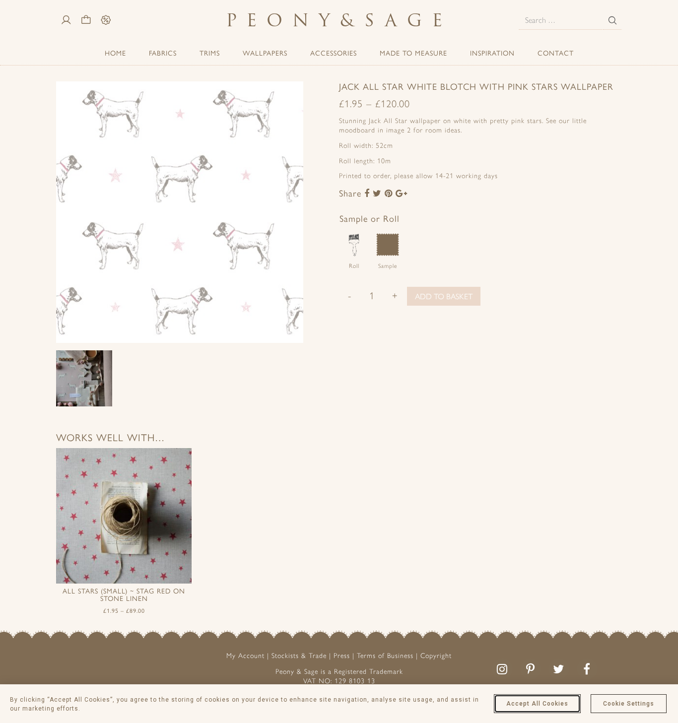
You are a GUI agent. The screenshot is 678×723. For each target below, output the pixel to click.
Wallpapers (265, 53)
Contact (556, 53)
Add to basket (444, 296)
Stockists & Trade (299, 656)
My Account (245, 656)
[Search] (612, 20)
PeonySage (339, 20)
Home (115, 53)
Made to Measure (413, 53)
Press (342, 656)
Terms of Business (385, 656)
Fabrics (163, 53)
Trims (210, 53)
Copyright (436, 656)
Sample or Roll (369, 218)
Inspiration (492, 53)
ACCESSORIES (333, 53)
